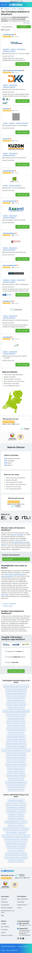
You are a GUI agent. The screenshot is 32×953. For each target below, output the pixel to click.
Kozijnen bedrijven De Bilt (16, 707)
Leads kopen (21, 902)
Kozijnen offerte (8, 559)
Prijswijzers (4, 902)
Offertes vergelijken (7, 908)
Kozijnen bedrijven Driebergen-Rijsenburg (16, 711)
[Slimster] (2, 8)
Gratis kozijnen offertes (16, 671)
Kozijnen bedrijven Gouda (16, 718)
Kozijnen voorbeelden (9, 604)
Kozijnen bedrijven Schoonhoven (16, 764)
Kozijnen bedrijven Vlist (16, 779)
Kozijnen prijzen (8, 606)
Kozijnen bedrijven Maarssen (16, 736)
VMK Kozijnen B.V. (9, 34)
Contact (19, 908)
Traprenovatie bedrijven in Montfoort (16, 857)
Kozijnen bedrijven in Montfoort (16, 804)
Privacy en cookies (23, 946)
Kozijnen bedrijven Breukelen (16, 697)
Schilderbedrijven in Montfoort (16, 811)
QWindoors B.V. (8, 301)
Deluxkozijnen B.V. (9, 171)
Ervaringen (4, 929)
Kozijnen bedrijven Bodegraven (16, 693)
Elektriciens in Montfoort (16, 825)
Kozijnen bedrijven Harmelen (16, 722)
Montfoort (21, 9)
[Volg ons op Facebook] (18, 938)
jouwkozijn (8, 337)
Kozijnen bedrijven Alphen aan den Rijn (16, 686)
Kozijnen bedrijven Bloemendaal (16, 690)
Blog (2, 915)
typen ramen (5, 594)
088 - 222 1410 (24, 923)
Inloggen (3, 924)
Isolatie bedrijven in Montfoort (16, 846)
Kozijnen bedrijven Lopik (16, 732)
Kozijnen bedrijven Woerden (16, 786)
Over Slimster (5, 926)
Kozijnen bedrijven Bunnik (16, 700)
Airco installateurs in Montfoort (16, 832)
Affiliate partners (22, 905)
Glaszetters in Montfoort (16, 861)
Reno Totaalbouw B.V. (10, 265)
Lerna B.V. (7, 108)
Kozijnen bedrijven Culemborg (16, 704)
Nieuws (3, 932)
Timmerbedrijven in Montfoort (16, 807)
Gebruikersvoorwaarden (8, 946)
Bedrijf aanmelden (22, 899)
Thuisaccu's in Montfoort (16, 850)
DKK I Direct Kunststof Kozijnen (13, 70)
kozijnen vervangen (17, 534)
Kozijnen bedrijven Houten (16, 725)
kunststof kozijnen (19, 574)
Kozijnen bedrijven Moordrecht (16, 743)
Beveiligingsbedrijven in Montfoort (16, 821)
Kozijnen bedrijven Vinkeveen (16, 775)
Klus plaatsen (5, 905)
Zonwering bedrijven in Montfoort (16, 854)
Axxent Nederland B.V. (10, 201)
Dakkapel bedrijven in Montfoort (16, 843)
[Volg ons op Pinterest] (23, 938)
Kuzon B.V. (7, 138)
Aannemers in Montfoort (16, 800)
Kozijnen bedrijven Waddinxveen (16, 782)
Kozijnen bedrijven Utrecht (16, 768)
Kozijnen (7, 9)
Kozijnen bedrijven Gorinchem (16, 714)
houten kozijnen (9, 574)
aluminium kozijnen (7, 576)
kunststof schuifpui (17, 542)
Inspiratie (4, 899)
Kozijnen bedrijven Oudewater (16, 757)
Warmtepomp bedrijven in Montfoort (16, 839)
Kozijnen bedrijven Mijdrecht (16, 739)
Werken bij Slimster (7, 935)
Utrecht (14, 9)
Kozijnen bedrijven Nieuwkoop (16, 754)
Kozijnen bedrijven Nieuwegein (16, 747)
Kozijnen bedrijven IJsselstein (16, 729)
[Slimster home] (16, 4)
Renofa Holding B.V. (9, 233)
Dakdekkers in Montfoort (16, 814)
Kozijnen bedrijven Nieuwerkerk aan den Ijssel (16, 750)
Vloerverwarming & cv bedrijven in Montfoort (16, 836)
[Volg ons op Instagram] (21, 938)
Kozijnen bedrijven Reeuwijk (16, 761)
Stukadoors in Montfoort (16, 818)
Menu (5, 4)
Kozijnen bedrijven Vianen (16, 771)
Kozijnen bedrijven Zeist (16, 789)
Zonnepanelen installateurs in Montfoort (16, 829)
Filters (25, 27)
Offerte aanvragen (22, 64)
